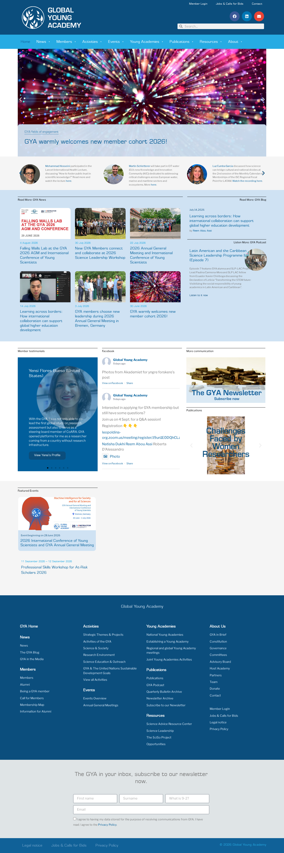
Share (129, 383)
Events (114, 42)
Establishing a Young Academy (167, 641)
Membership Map (32, 705)
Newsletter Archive (159, 698)
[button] (235, 16)
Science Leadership (160, 730)
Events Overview (94, 698)
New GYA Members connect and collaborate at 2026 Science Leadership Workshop (100, 253)
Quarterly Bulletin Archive (164, 691)
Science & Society (95, 648)
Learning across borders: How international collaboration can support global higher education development (41, 321)
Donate (215, 688)
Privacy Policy (219, 729)
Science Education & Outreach (104, 661)
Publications (179, 42)
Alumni (25, 684)
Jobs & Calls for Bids (229, 4)
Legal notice (218, 722)
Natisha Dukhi (113, 444)
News (41, 42)
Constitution (218, 641)
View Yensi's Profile (47, 455)
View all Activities (95, 679)
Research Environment (99, 655)
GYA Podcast (155, 685)
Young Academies (144, 42)
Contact (257, 4)
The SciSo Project (158, 737)
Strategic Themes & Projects (103, 634)
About (233, 42)
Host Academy (220, 668)
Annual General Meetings (100, 705)
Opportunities (156, 744)
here (68, 180)
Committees (218, 655)
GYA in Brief (218, 634)
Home (25, 42)
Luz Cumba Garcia (223, 166)
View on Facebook (112, 383)
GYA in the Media (31, 659)
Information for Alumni (35, 711)
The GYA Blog (29, 652)
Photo (115, 456)
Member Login (198, 4)
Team (213, 682)
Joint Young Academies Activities (169, 659)
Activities (90, 42)
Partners (216, 675)
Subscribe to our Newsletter (165, 705)
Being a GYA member (34, 691)
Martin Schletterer (139, 166)
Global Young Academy (130, 360)
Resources (209, 42)
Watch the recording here (247, 180)
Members (64, 42)
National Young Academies (164, 634)
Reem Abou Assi (202, 231)
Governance (218, 648)
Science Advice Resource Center (169, 724)
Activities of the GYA (97, 641)
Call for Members (32, 698)
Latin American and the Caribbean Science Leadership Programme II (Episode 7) (218, 255)
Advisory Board (220, 661)
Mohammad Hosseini (57, 166)
